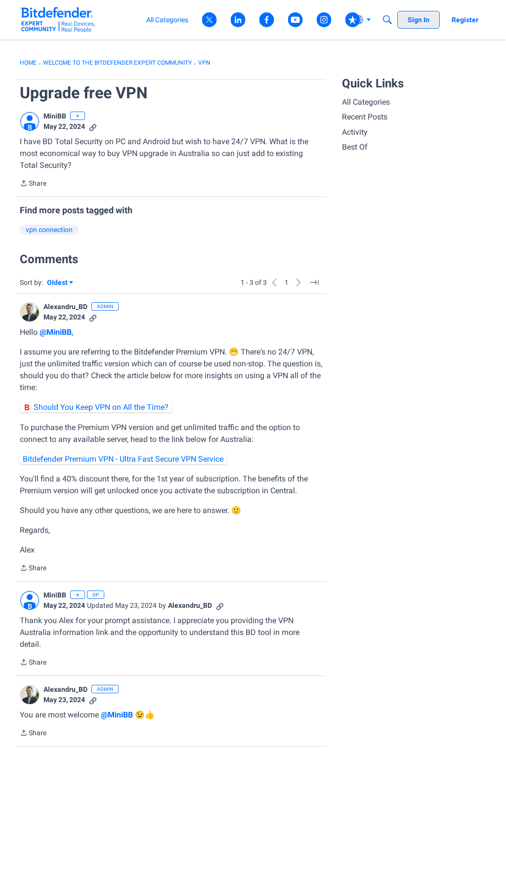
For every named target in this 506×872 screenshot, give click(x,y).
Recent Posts (364, 116)
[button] (30, 121)
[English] (58, 19)
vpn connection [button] (49, 230)
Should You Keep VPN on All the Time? (101, 407)
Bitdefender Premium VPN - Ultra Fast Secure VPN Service (123, 459)
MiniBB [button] (54, 116)
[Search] (387, 20)
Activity (355, 132)
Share (33, 184)
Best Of (355, 147)
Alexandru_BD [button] (65, 307)
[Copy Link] (93, 126)
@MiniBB (56, 332)
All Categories (366, 102)
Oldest (58, 283)
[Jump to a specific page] (314, 282)
